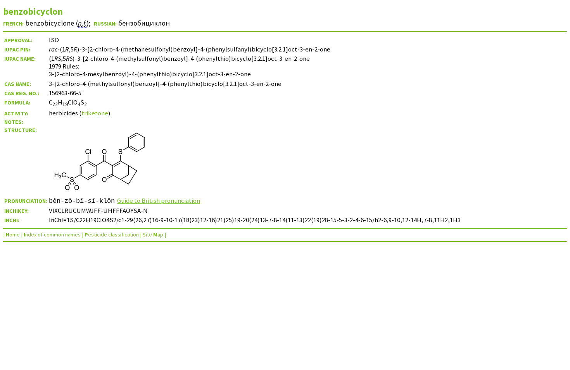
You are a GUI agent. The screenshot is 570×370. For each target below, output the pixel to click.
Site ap (153, 234)
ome (13, 234)
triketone (94, 113)
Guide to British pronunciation (158, 200)
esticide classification (112, 234)
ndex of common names (52, 234)
